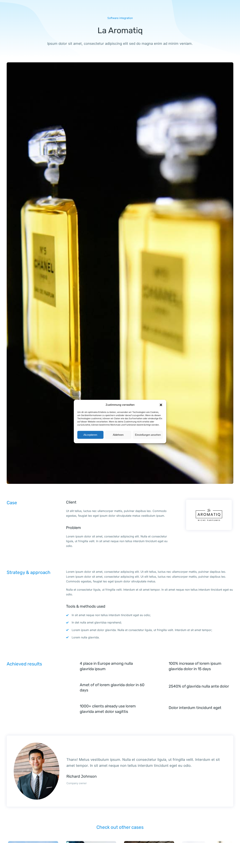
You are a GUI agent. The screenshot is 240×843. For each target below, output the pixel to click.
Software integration (120, 18)
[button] (161, 405)
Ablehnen (118, 434)
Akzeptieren (90, 434)
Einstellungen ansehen (148, 434)
